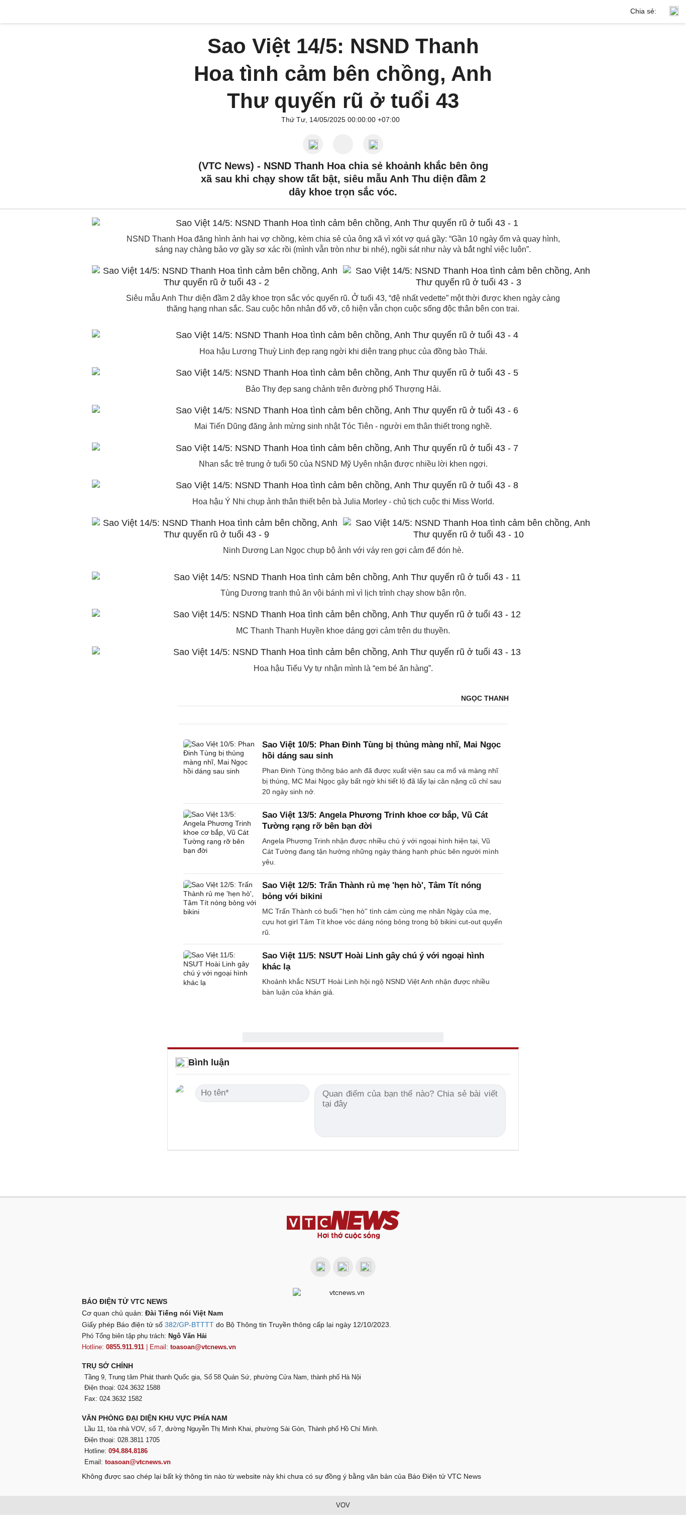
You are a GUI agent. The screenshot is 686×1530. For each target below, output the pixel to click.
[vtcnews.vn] (343, 11)
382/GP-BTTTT (189, 1325)
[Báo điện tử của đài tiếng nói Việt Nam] (343, 1292)
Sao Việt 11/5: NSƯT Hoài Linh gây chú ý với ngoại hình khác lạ (373, 961)
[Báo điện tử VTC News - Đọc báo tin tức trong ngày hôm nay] (343, 1225)
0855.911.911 (125, 1347)
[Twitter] (366, 1267)
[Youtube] (343, 1267)
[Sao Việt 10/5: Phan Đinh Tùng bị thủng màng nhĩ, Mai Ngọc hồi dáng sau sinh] (219, 768)
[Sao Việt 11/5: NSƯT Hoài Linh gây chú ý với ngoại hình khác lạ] (219, 974)
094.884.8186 (128, 1451)
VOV (343, 1505)
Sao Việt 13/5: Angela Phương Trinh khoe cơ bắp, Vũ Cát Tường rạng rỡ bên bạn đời (375, 820)
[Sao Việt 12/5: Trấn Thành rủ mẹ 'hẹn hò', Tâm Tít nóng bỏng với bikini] (219, 909)
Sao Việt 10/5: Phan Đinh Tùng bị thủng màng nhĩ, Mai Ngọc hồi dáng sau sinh (381, 750)
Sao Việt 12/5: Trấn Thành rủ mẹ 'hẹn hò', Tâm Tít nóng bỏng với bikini (371, 891)
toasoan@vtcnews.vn (203, 1347)
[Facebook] (320, 1267)
